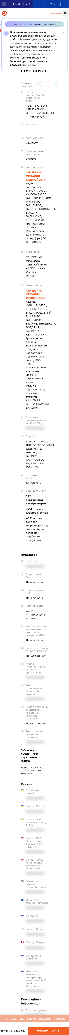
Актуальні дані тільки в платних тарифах (34, 1018)
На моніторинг (49, 1031)
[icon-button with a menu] (65, 13)
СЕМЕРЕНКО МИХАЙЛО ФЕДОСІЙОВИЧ (36, 176)
